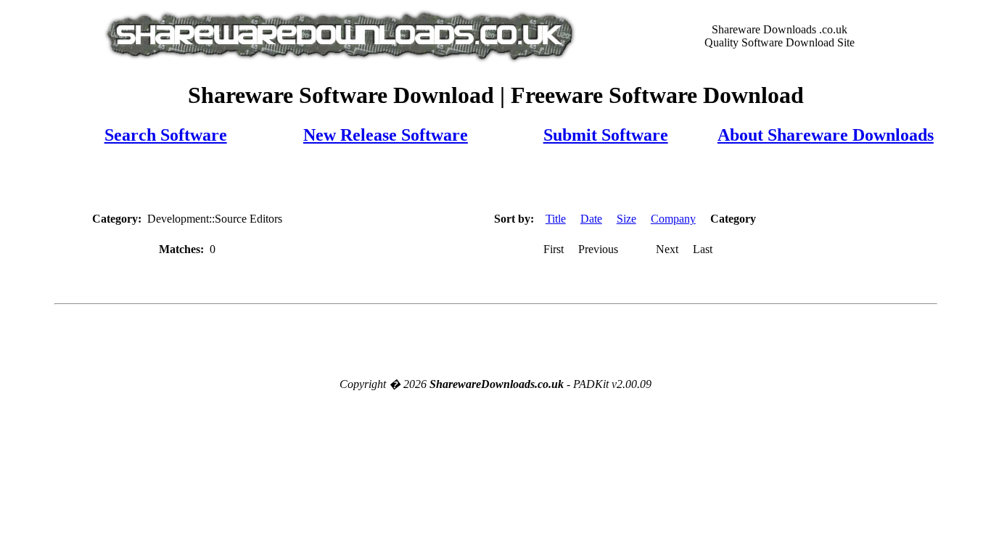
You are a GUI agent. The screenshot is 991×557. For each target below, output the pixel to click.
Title (556, 219)
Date (591, 219)
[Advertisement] (495, 178)
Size (626, 219)
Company (673, 219)
